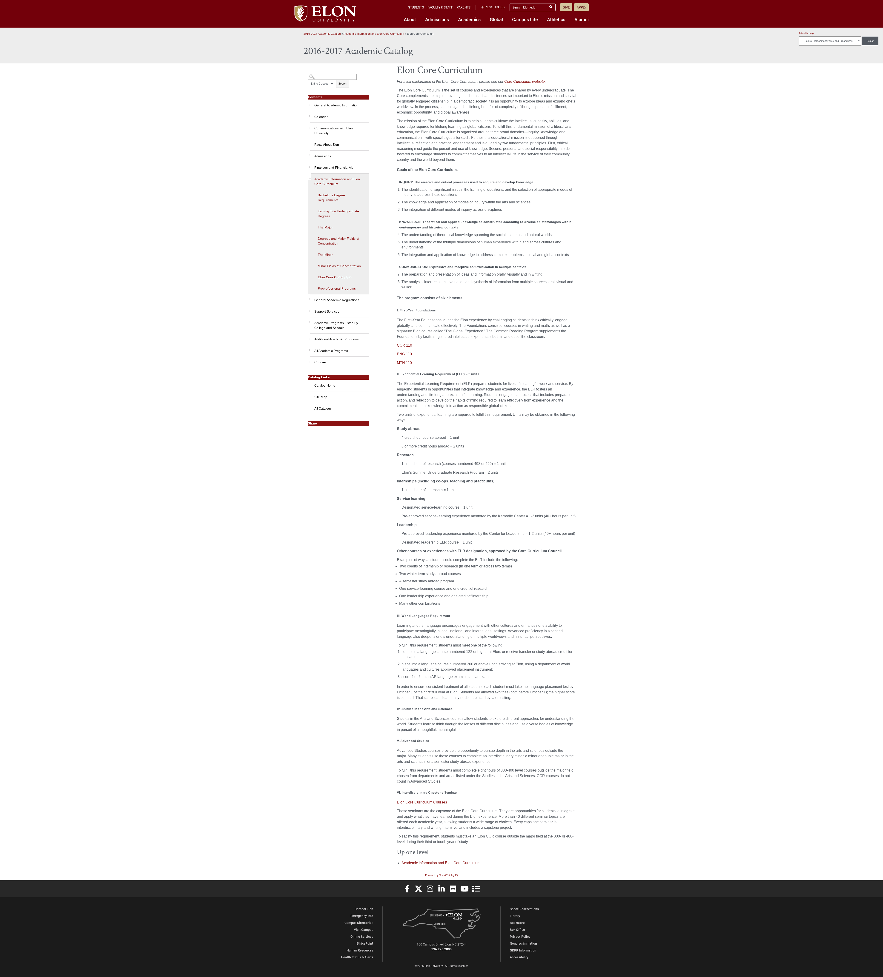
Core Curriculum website (524, 81)
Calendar (321, 117)
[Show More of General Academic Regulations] (309, 297)
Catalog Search (316, 75)
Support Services (326, 311)
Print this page (806, 33)
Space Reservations (524, 909)
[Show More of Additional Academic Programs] (309, 336)
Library (515, 916)
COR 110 (404, 345)
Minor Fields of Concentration (339, 266)
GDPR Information (523, 950)
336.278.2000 (441, 949)
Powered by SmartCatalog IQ (441, 875)
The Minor (325, 254)
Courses (320, 362)
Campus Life (525, 19)
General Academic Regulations (336, 300)
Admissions (437, 19)
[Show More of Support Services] (309, 309)
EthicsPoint (364, 943)
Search (342, 83)
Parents (463, 7)
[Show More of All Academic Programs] (309, 348)
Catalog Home (324, 385)
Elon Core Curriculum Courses (422, 802)
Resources (495, 7)
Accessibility (519, 957)
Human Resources (360, 950)
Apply (581, 7)
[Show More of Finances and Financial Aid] (309, 165)
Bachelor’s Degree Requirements (331, 197)
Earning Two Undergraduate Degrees (338, 213)
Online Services (361, 936)
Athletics (556, 19)
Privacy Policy (520, 936)
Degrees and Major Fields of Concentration (338, 241)
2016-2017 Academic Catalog (322, 33)
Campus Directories (358, 922)
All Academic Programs (331, 351)
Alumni (581, 19)
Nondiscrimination (523, 943)
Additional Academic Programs (336, 339)
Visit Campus (363, 929)
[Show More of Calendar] (309, 114)
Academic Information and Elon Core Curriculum (374, 33)
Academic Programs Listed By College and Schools (336, 325)
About (410, 19)
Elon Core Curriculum (334, 277)
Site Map (320, 397)
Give (566, 7)
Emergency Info (361, 916)
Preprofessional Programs (337, 288)
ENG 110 (404, 354)
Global (496, 19)
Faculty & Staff (440, 7)
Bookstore (517, 922)
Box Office (517, 929)
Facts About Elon (326, 144)
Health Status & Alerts (357, 957)
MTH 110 (404, 363)
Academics (469, 19)
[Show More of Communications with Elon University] (309, 125)
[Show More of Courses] (309, 359)
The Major (325, 227)
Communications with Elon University (333, 130)
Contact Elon (364, 909)
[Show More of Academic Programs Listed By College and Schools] (309, 320)
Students (416, 7)
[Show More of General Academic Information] (309, 103)
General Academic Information (336, 105)
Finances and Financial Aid (333, 167)
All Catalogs (323, 408)
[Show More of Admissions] (309, 153)
